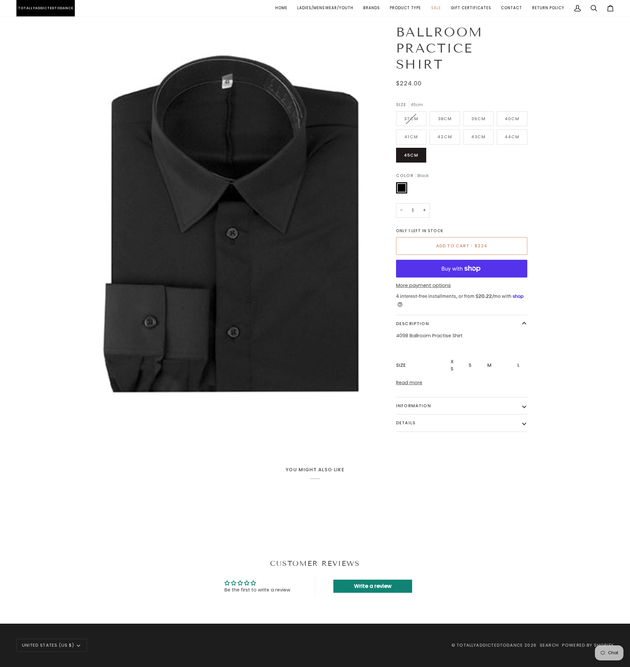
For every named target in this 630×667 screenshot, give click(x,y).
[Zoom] (106, 430)
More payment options (423, 285)
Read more (409, 382)
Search (549, 645)
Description (412, 324)
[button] (325, 8)
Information (413, 406)
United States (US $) (48, 645)
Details (405, 423)
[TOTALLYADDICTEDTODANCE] (17, 8)
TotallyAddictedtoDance (490, 645)
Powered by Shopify (588, 645)
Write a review (372, 586)
